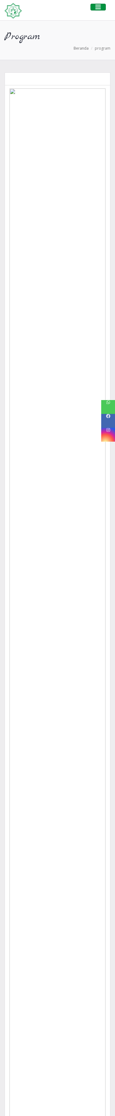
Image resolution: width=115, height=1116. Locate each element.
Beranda (81, 48)
